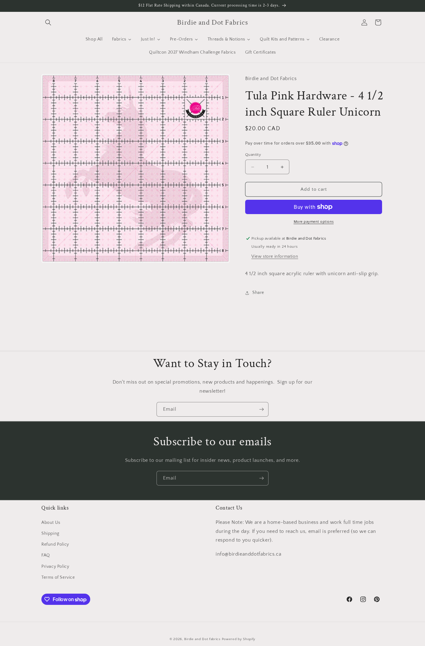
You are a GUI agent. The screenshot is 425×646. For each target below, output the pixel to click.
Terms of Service (58, 577)
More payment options (314, 222)
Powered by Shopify (239, 639)
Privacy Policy (55, 566)
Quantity (253, 154)
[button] (48, 22)
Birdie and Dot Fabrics (202, 639)
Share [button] (258, 292)
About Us (50, 522)
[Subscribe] (261, 409)
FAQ (45, 555)
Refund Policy (55, 544)
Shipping (50, 533)
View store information (274, 256)
